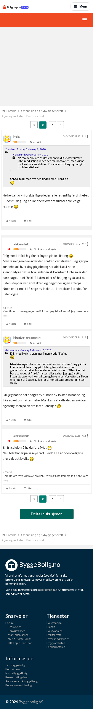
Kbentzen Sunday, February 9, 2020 (25, 149)
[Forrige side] (52, 124)
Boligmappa (54, 623)
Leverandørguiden (57, 639)
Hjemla (50, 627)
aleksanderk (21, 244)
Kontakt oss (13, 669)
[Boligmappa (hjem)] (16, 6)
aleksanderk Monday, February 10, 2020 (28, 350)
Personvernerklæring (18, 685)
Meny (83, 6)
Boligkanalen (54, 631)
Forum (9, 623)
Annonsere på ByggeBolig (21, 681)
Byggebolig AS (31, 701)
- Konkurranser (15, 631)
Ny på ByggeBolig (16, 673)
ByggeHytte (53, 635)
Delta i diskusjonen (47, 513)
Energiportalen (55, 647)
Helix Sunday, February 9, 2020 (30, 154)
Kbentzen (19, 337)
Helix (16, 136)
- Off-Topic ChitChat (18, 643)
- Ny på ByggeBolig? (18, 639)
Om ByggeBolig (15, 665)
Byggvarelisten (55, 643)
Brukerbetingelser (16, 677)
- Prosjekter (13, 627)
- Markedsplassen (17, 635)
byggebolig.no (50, 589)
